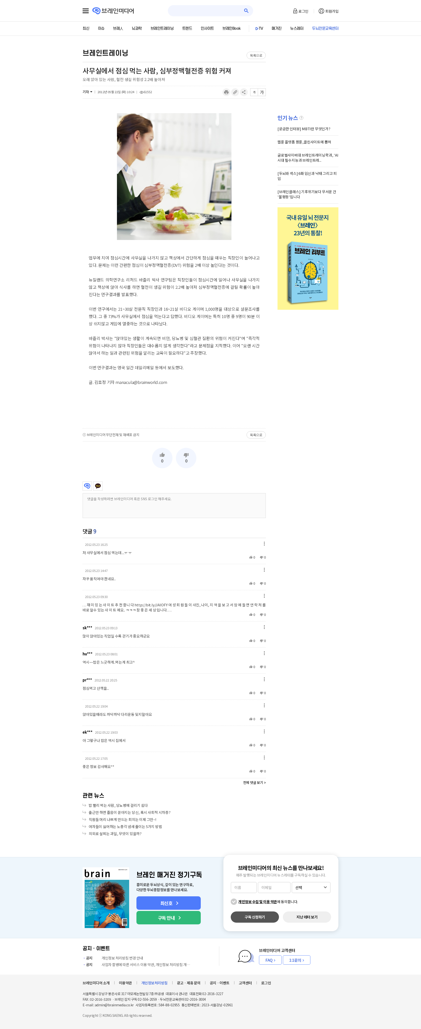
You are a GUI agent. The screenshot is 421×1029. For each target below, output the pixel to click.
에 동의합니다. (268, 901)
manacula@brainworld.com (141, 382)
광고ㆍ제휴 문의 (189, 982)
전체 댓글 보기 (253, 782)
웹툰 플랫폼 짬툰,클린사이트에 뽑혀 (304, 141)
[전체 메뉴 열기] (86, 11)
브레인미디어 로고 (113, 10)
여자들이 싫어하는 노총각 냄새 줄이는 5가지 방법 (125, 826)
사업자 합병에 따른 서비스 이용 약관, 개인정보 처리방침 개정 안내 (139, 964)
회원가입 (331, 11)
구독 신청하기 (255, 916)
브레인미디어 (87, 486)
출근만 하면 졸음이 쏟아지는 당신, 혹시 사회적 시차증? (130, 812)
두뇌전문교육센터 (325, 28)
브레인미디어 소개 (96, 982)
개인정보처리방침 (154, 982)
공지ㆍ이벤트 (220, 982)
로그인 (303, 11)
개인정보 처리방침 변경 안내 (114, 957)
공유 (244, 92)
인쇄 (226, 92)
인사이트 (207, 28)
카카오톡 (98, 486)
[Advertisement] (174, 407)
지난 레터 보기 (307, 916)
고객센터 (245, 982)
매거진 (277, 28)
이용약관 (125, 982)
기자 (86, 91)
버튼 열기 (263, 544)
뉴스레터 (296, 28)
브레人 (118, 28)
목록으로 (256, 55)
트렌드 (187, 28)
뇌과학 (137, 28)
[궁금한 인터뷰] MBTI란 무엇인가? (303, 128)
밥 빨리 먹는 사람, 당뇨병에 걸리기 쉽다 (118, 805)
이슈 (101, 28)
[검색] (246, 11)
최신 (86, 28)
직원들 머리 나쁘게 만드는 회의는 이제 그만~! (122, 819)
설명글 (301, 118)
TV (261, 28)
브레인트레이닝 (162, 28)
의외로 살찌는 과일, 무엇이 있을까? (115, 833)
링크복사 (235, 92)
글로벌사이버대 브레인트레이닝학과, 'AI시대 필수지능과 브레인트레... (307, 157)
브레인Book (231, 28)
